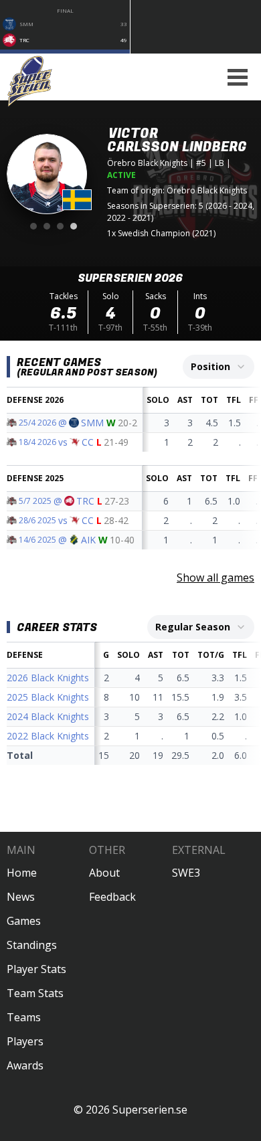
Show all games (215, 577)
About (104, 872)
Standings (32, 945)
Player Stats (36, 969)
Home (22, 872)
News (21, 896)
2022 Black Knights (48, 735)
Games (24, 920)
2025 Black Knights (48, 697)
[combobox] (218, 367)
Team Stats (35, 993)
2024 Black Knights (48, 716)
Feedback (112, 896)
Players (25, 1041)
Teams (24, 1017)
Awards (25, 1065)
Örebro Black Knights (147, 163)
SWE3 (186, 872)
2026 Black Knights (48, 677)
